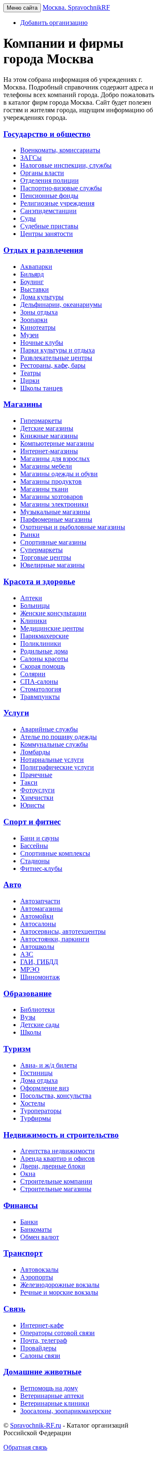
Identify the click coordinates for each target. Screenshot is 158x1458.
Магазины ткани (44, 489)
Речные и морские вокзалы (59, 1292)
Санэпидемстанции (48, 210)
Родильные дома (44, 651)
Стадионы (35, 861)
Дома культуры (42, 297)
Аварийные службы (49, 729)
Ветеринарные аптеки (52, 1395)
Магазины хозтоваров (51, 496)
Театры (30, 373)
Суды (28, 218)
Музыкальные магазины (55, 511)
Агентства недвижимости (57, 1150)
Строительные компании (56, 1181)
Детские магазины (46, 428)
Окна (27, 1173)
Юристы (32, 805)
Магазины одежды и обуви (59, 473)
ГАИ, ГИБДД (39, 961)
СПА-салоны (39, 681)
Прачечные (36, 774)
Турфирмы (35, 1118)
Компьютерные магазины (57, 443)
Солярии (33, 674)
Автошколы (37, 946)
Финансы (20, 1205)
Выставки (34, 289)
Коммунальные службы (54, 744)
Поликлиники (40, 643)
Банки (29, 1221)
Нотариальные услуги (52, 759)
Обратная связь (25, 1447)
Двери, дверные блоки (52, 1166)
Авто (12, 884)
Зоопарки (34, 319)
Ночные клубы (41, 342)
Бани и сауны (39, 838)
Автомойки (37, 916)
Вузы (27, 1017)
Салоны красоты (44, 658)
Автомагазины (41, 908)
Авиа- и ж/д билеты (48, 1065)
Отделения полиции (49, 180)
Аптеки (31, 598)
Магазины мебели (46, 466)
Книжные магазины (49, 435)
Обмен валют (39, 1237)
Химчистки (37, 797)
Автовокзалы (39, 1269)
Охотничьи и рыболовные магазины (72, 527)
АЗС (26, 954)
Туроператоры (41, 1110)
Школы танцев (41, 388)
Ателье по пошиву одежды (58, 736)
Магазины (22, 404)
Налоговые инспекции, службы (66, 165)
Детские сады (39, 1024)
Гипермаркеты (41, 420)
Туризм (17, 1048)
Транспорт (23, 1253)
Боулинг (32, 281)
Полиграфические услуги (57, 767)
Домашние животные (42, 1371)
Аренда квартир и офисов (57, 1158)
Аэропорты (36, 1277)
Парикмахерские (44, 636)
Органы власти (42, 172)
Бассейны (34, 845)
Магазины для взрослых (55, 458)
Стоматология (40, 689)
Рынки (30, 534)
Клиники (33, 620)
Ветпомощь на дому (49, 1388)
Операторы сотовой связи (57, 1332)
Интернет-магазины (49, 451)
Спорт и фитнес (32, 821)
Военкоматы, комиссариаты (60, 150)
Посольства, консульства (55, 1095)
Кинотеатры (38, 327)
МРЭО (30, 969)
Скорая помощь (42, 666)
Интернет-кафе (42, 1325)
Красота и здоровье (39, 581)
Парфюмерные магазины (56, 519)
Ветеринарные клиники (54, 1403)
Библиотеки (37, 1009)
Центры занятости (46, 233)
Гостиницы (36, 1072)
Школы (30, 1032)
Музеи (29, 335)
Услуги (16, 712)
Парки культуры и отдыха (57, 350)
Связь (14, 1308)
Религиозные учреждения (57, 203)
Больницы (35, 605)
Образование (27, 993)
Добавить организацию (54, 22)
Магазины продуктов (51, 481)
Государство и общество (47, 134)
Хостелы (32, 1103)
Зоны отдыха (39, 312)
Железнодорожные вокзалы (59, 1284)
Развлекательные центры (56, 357)
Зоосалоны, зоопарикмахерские (65, 1411)
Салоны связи (40, 1355)
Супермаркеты (41, 549)
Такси (28, 782)
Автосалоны (38, 923)
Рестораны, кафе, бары (53, 365)
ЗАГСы (31, 157)
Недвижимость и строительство (61, 1134)
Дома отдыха (39, 1080)
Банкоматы (36, 1229)
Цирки (30, 380)
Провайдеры (38, 1348)
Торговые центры (45, 557)
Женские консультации (53, 613)
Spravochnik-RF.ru (35, 1425)
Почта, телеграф (43, 1340)
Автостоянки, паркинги (54, 939)
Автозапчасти (40, 901)
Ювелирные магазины (52, 565)
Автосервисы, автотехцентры (63, 931)
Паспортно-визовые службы (61, 188)
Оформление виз (44, 1088)
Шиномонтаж (40, 977)
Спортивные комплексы (55, 853)
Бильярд (32, 274)
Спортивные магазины (53, 542)
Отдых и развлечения (43, 250)
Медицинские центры (52, 628)
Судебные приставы (49, 226)
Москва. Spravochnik (76, 7)
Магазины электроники (54, 504)
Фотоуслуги (37, 790)
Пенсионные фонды (49, 195)
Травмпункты (40, 696)
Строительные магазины (55, 1188)
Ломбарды (35, 752)
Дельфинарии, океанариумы (61, 304)
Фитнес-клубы (41, 868)
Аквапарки (36, 266)
